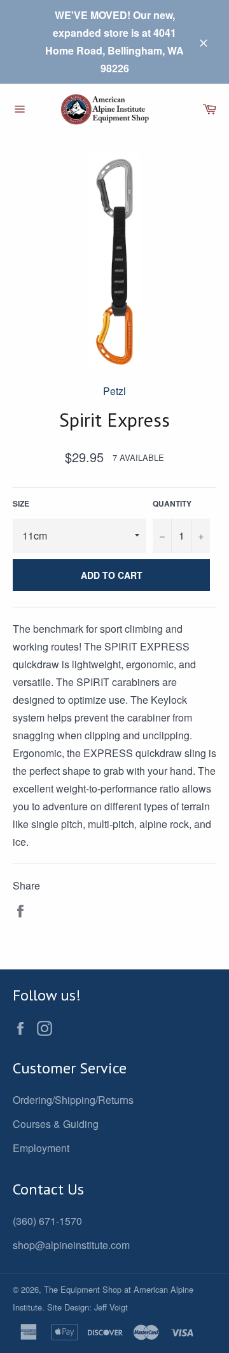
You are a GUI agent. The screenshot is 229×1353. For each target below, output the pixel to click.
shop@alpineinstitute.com (71, 1245)
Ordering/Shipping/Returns (73, 1099)
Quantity (172, 503)
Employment (41, 1148)
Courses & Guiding (56, 1124)
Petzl (114, 391)
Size (21, 503)
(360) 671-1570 (47, 1221)
